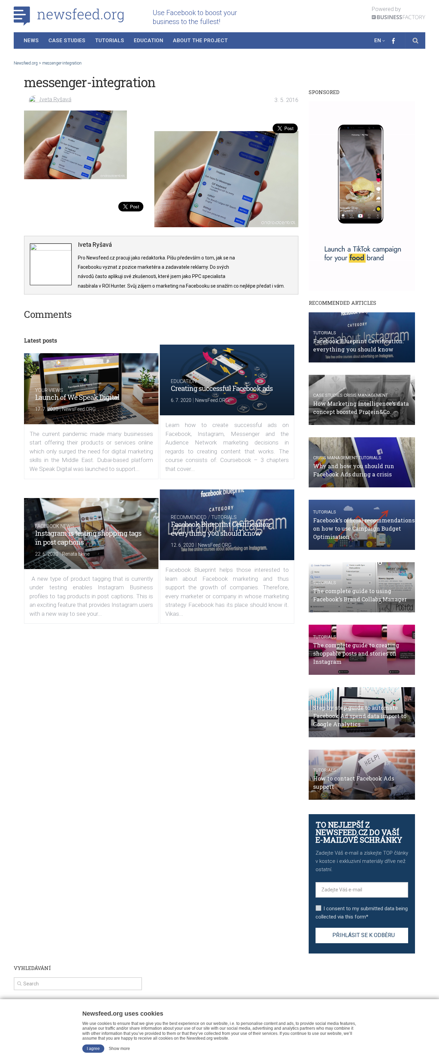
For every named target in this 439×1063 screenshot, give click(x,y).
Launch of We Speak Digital (77, 397)
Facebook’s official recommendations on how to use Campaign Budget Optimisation (364, 528)
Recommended (188, 517)
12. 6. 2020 (182, 545)
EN (377, 40)
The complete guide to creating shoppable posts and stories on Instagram (356, 653)
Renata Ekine (76, 554)
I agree (93, 1048)
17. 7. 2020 (46, 409)
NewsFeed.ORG (79, 409)
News (31, 40)
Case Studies (66, 40)
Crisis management (366, 395)
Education (148, 40)
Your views (49, 390)
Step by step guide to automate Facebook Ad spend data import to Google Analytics (359, 716)
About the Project (200, 40)
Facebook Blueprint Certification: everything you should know (221, 529)
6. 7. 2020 (181, 400)
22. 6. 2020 (46, 554)
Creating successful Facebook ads (222, 388)
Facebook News (54, 526)
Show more (119, 1048)
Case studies (328, 395)
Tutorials (109, 40)
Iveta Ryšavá (55, 99)
